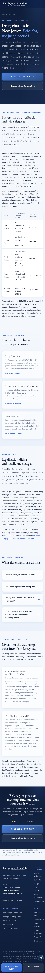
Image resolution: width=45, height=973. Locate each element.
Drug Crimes (38, 884)
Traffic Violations (37, 874)
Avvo (12, 901)
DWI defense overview (25, 538)
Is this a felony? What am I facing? (20, 575)
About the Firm (37, 914)
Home (4, 14)
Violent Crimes (36, 889)
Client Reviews (37, 924)
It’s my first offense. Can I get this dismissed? (19, 599)
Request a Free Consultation (22, 86)
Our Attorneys (39, 919)
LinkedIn (19, 901)
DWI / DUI (38, 880)
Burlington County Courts (12, 917)
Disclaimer (38, 941)
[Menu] (40, 4)
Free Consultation (33, 966)
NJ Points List (8, 924)
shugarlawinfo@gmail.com (12, 893)
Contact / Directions (38, 931)
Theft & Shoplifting (38, 896)
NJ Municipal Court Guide (12, 913)
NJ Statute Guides (9, 921)
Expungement (39, 901)
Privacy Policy (39, 937)
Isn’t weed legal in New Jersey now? (20, 586)
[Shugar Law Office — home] (16, 4)
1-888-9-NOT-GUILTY (11, 890)
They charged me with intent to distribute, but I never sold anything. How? (18, 614)
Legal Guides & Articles (11, 928)
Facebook (6, 901)
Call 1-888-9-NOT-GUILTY (22, 77)
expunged (25, 746)
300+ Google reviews (25, 821)
